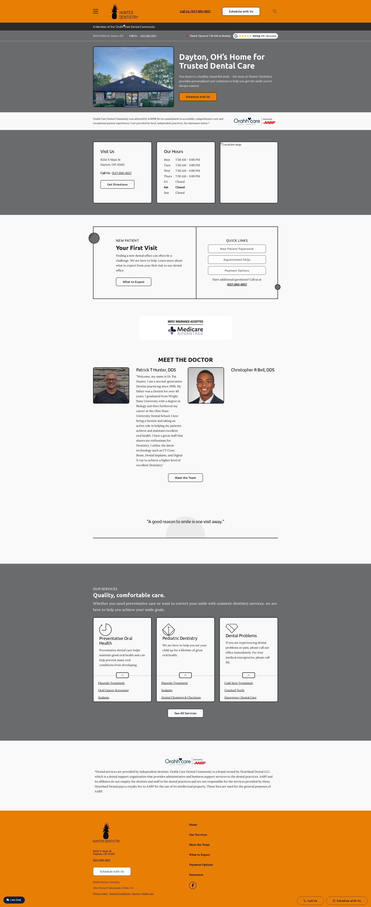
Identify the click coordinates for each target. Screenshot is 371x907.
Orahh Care (147, 893)
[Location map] (249, 172)
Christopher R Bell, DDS (252, 369)
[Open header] (96, 11)
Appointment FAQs (236, 259)
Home (193, 824)
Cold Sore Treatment (238, 683)
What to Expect (133, 282)
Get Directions (117, 184)
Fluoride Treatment (111, 683)
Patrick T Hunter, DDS (156, 369)
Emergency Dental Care (240, 697)
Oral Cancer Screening (113, 690)
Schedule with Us (241, 11)
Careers (136, 893)
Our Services (198, 834)
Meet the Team (185, 478)
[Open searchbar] (275, 11)
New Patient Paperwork (237, 249)
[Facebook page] (192, 885)
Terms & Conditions (120, 893)
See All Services (185, 713)
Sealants (103, 697)
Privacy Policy (100, 893)
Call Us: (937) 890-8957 (195, 11)
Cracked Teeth (234, 690)
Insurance (196, 874)
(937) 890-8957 (148, 35)
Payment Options (237, 270)
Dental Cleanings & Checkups (181, 697)
